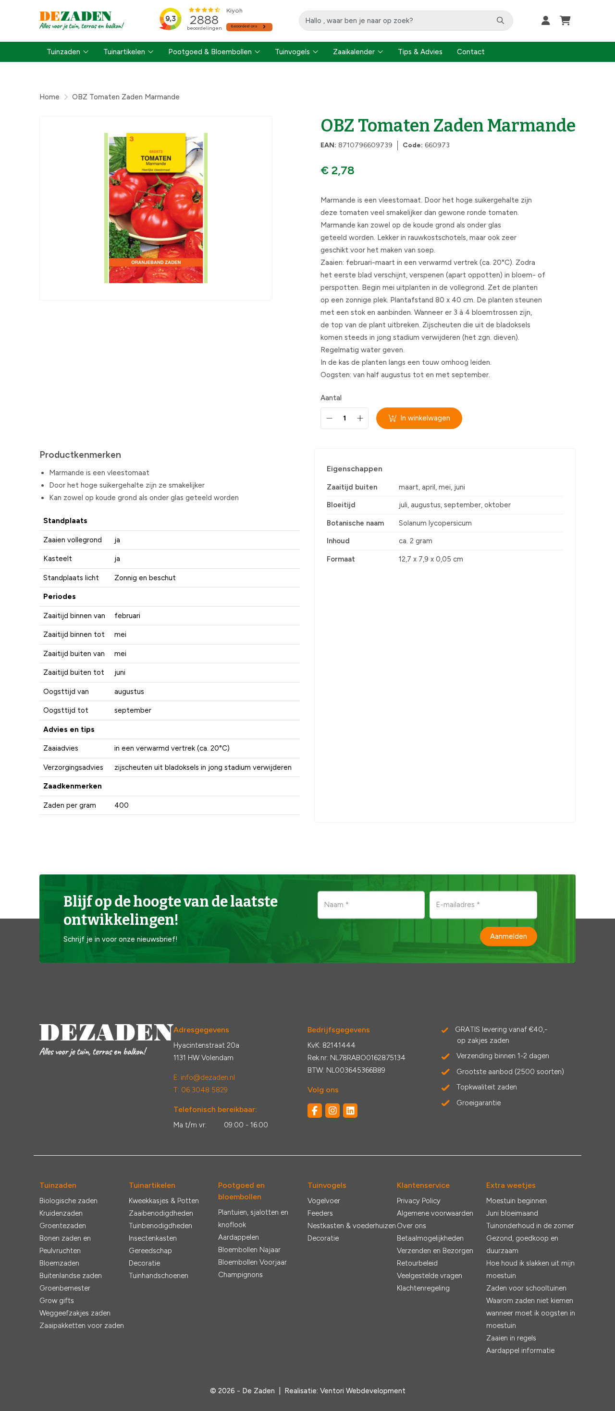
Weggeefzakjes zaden (75, 1313)
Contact (471, 52)
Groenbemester (64, 1288)
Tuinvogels (292, 52)
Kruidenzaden (61, 1213)
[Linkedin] (350, 1110)
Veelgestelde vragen (429, 1275)
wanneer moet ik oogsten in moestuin (530, 1319)
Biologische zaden (68, 1200)
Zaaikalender (354, 52)
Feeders (320, 1213)
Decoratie (144, 1263)
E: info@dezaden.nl (204, 1077)
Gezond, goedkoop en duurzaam (522, 1244)
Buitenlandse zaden (70, 1275)
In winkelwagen (425, 418)
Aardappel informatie (520, 1350)
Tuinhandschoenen (158, 1275)
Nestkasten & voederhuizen (352, 1225)
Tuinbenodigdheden (160, 1225)
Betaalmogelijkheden (430, 1238)
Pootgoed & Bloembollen (210, 52)
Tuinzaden (63, 52)
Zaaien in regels (511, 1338)
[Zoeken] (500, 20)
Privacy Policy (419, 1200)
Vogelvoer (324, 1200)
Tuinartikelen (124, 52)
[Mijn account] (546, 20)
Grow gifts (56, 1300)
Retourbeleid (417, 1263)
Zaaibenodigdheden (161, 1213)
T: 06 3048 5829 (200, 1090)
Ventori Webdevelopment (363, 1391)
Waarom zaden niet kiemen (529, 1300)
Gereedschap (150, 1250)
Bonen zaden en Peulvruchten (65, 1244)
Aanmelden (508, 936)
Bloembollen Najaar (249, 1249)
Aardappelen (238, 1237)
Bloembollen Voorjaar (252, 1262)
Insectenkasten (153, 1238)
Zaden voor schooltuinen (526, 1288)
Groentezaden (62, 1225)
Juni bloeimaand (512, 1213)
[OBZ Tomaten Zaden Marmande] (155, 208)
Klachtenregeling (423, 1288)
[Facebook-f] (315, 1110)
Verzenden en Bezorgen (435, 1250)
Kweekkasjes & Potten (164, 1200)
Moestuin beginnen (516, 1200)
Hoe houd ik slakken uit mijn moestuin (530, 1269)
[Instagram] (332, 1110)
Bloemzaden (59, 1263)
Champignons (240, 1274)
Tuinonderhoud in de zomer (530, 1225)
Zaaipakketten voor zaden (81, 1325)
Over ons (411, 1225)
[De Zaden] (81, 20)
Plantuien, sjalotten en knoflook (253, 1218)
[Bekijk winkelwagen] (565, 20)
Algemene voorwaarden (435, 1213)
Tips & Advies (420, 52)
